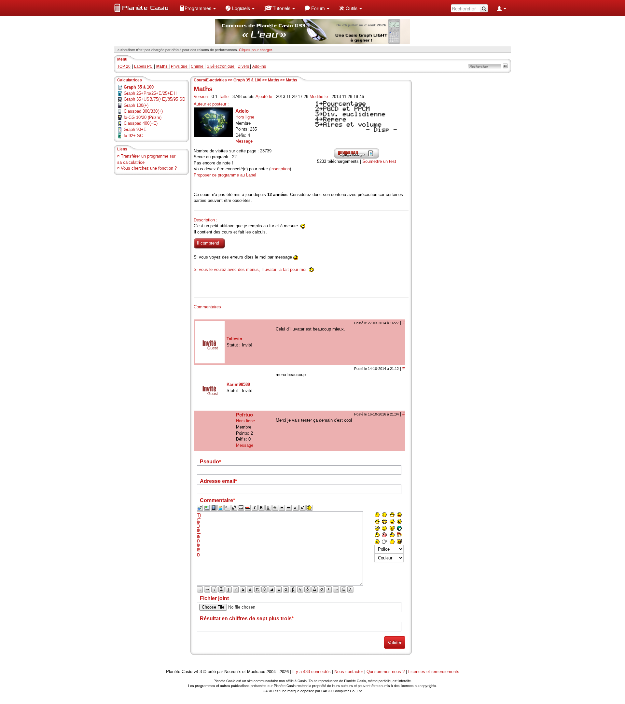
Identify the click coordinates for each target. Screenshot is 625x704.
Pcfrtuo (244, 414)
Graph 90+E (135, 129)
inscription (280, 168)
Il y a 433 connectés (312, 671)
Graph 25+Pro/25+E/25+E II (150, 93)
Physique (179, 66)
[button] (197, 8)
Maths (274, 80)
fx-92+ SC (133, 135)
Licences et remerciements (433, 671)
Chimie (197, 66)
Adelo (242, 111)
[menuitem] (197, 8)
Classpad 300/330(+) (143, 111)
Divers (244, 66)
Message (244, 141)
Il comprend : (209, 243)
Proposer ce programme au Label (225, 175)
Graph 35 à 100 (247, 80)
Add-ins (259, 66)
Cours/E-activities (210, 80)
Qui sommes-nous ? (386, 671)
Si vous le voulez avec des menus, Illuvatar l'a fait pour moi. (251, 269)
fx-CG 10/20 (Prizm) (142, 117)
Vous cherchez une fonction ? (149, 168)
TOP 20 (124, 66)
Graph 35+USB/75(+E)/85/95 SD (154, 99)
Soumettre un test (379, 161)
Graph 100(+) (136, 105)
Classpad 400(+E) (141, 123)
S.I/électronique (221, 66)
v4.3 (198, 671)
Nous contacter (348, 671)
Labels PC (143, 66)
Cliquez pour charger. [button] (256, 49)
